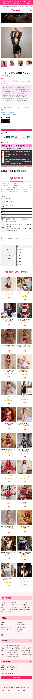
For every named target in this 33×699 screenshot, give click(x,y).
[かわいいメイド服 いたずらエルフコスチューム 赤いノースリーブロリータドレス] (24, 310)
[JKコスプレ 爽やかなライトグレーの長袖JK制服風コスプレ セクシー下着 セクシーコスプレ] (8, 570)
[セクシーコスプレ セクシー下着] (8, 284)
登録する (3, 634)
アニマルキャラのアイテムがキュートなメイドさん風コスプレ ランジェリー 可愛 (24, 371)
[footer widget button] (16, 598)
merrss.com (16, 687)
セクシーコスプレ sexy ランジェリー (8, 501)
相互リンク (19, 629)
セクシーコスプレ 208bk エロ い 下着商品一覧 (24, 397)
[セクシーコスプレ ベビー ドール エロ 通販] (8, 336)
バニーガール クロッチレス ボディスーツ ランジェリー (24, 579)
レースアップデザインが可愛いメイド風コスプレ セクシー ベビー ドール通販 (24, 294)
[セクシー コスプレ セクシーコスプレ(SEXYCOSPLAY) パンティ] (24, 336)
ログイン (18, 631)
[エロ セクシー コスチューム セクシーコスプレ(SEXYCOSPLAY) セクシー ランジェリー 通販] (8, 517)
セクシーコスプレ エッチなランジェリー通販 (9, 320)
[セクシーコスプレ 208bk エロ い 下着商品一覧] (24, 388)
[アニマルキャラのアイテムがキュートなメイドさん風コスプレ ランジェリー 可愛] (24, 361)
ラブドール (4, 635)
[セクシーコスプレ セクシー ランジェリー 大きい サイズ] (8, 361)
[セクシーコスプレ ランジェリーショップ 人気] (8, 414)
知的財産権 (4, 624)
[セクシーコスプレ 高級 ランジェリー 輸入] (8, 543)
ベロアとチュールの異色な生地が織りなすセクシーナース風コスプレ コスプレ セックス (24, 424)
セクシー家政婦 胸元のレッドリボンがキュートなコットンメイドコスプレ (9, 398)
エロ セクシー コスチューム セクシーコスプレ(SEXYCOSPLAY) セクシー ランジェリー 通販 (8, 527)
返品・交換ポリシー (21, 627)
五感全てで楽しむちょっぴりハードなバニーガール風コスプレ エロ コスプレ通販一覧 (24, 450)
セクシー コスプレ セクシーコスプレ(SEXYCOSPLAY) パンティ (24, 346)
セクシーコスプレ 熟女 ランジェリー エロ (8, 476)
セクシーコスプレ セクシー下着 (7, 292)
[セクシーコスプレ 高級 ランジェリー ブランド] (8, 440)
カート (2, 631)
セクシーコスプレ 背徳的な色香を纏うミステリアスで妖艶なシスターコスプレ (24, 553)
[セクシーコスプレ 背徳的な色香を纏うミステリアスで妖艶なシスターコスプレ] (24, 543)
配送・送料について (6, 627)
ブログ (18, 634)
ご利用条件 (19, 622)
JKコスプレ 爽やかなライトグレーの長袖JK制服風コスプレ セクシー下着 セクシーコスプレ (8, 580)
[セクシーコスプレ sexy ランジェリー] (8, 492)
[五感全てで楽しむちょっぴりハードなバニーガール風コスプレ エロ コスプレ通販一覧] (24, 440)
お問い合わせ (29, 6)
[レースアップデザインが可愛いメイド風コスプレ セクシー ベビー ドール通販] (24, 284)
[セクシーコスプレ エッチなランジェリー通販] (8, 310)
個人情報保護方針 (20, 624)
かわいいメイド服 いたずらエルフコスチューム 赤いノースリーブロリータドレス (24, 320)
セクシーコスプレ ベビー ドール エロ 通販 (8, 346)
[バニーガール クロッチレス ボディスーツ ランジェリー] (24, 570)
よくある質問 (4, 629)
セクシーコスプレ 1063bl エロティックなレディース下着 (24, 476)
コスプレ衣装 (16, 16)
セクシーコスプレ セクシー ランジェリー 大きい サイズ (8, 371)
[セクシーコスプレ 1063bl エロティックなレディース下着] (24, 467)
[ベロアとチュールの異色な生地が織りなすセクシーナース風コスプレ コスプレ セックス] (24, 414)
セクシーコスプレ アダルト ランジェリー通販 (24, 501)
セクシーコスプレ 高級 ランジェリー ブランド (8, 450)
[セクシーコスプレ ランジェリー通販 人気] (24, 517)
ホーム (8, 16)
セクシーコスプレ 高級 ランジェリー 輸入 (8, 553)
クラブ (25, 16)
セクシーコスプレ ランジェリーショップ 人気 (9, 424)
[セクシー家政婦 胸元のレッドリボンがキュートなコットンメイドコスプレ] (8, 388)
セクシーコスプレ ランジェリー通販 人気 (24, 527)
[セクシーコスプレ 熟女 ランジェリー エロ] (8, 467)
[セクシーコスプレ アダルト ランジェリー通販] (24, 492)
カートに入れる (16, 130)
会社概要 (3, 622)
